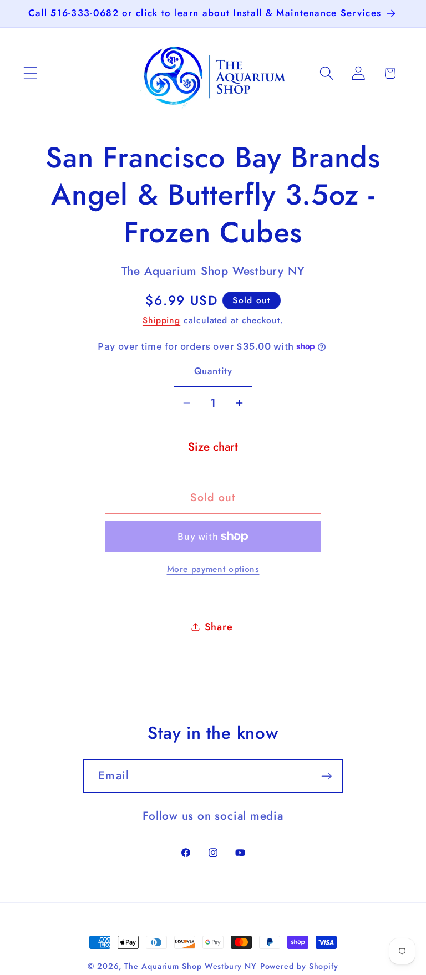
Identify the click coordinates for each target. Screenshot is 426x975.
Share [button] (219, 627)
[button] (30, 73)
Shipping (161, 320)
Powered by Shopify (299, 966)
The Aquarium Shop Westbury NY (190, 966)
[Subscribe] (326, 776)
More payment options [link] (213, 569)
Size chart (213, 446)
